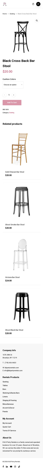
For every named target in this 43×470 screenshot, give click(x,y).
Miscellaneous (8, 404)
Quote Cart (7, 427)
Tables (5, 385)
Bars (4, 389)
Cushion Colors (9, 79)
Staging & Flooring (9, 400)
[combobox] (13, 84)
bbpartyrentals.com (12, 367)
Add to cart (12, 103)
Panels (5, 411)
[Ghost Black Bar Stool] (21, 307)
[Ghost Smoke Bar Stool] (21, 202)
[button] (38, 4)
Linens (5, 396)
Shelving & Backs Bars (11, 393)
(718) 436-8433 (10, 363)
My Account (7, 423)
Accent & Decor (8, 408)
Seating (12, 14)
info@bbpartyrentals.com (13, 370)
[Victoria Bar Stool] (21, 254)
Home (5, 14)
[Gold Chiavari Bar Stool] (21, 149)
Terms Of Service (9, 430)
